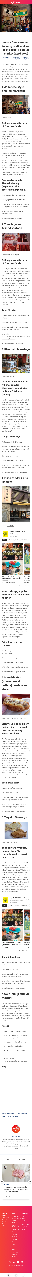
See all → (28, 534)
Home (23, 1216)
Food (13, 1249)
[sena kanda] (5, 1167)
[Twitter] (16, 1275)
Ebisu (13, 1244)
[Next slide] (30, 1181)
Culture (14, 1239)
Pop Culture (25, 1227)
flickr (9, 118)
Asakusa (14, 1222)
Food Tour (15, 1252)
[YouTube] (14, 1262)
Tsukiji (3, 1116)
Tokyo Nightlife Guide (24, 1220)
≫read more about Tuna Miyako (13, 343)
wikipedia (10, 376)
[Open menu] (2, 2)
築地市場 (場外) (13, 255)
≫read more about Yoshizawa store (14, 811)
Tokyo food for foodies (6, 58)
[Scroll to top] (23, 1275)
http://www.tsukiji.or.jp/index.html (15, 1061)
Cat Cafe (14, 1232)
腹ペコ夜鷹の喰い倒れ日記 (17, 718)
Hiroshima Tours (5, 1224)
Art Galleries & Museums (16, 1219)
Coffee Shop (15, 1237)
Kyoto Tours (5, 1222)
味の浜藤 (10, 526)
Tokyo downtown (13, 1116)
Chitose (14, 1234)
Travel (23, 1224)
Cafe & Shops (16, 1229)
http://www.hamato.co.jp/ (19, 667)
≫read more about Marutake (12, 218)
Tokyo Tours (5, 1217)
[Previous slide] (2, 1181)
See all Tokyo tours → (24, 585)
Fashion (14, 1247)
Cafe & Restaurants (15, 1226)
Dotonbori (15, 1242)
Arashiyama (15, 1216)
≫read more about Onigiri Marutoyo (14, 472)
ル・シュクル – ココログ (16, 842)
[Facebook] (8, 1275)
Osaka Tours (5, 1220)
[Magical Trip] (16, 1129)
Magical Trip (16, 1136)
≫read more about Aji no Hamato (13, 672)
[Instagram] (9, 1262)
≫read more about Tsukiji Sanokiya (14, 988)
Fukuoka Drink (14, 1255)
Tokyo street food (22, 1113)
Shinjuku (6, 1184)
